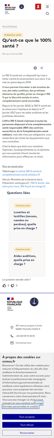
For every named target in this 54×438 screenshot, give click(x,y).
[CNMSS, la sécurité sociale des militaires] (24, 9)
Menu (47, 6)
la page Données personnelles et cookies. (22, 404)
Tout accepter (27, 417)
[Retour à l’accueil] (38, 306)
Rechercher (47, 13)
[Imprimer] (35, 68)
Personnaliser (27, 433)
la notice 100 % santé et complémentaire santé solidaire (22, 172)
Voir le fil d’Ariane (9, 26)
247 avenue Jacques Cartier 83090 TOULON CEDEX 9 (29, 327)
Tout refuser (27, 425)
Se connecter (38, 6)
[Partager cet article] (41, 67)
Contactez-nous (23, 342)
